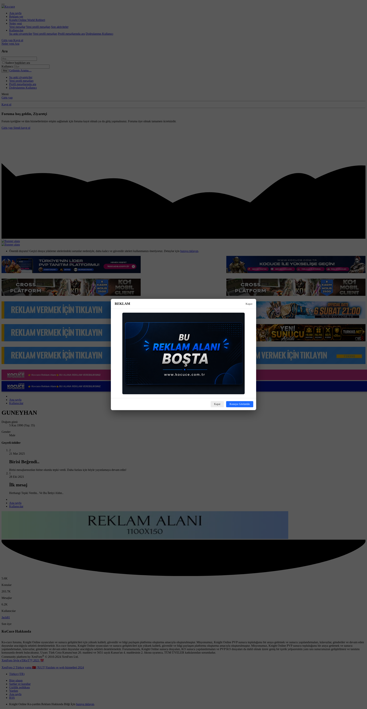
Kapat (249, 303)
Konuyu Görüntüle (240, 404)
